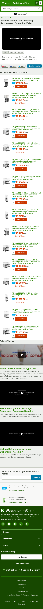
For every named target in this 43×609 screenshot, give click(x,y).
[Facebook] (15, 524)
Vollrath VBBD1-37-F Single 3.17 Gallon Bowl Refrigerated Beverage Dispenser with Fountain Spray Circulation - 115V (26, 211)
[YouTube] (9, 524)
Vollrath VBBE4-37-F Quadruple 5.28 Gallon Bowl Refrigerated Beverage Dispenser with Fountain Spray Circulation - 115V (26, 111)
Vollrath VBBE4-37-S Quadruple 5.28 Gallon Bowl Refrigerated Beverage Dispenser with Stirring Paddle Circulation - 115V (26, 177)
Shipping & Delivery (30, 570)
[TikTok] (21, 524)
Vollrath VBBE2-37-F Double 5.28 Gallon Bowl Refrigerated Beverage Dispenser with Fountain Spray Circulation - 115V (26, 311)
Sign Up (36, 477)
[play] (21, 39)
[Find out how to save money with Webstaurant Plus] (14, 83)
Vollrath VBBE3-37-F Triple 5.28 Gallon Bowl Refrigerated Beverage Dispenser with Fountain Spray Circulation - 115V (26, 278)
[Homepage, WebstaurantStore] (21, 3)
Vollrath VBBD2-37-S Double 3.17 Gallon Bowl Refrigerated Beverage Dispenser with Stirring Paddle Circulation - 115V (26, 144)
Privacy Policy (21, 584)
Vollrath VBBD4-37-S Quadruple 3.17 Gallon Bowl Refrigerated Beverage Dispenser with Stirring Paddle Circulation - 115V (26, 261)
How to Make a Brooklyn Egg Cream (18, 368)
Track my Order (21, 563)
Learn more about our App (18, 502)
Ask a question (35, 66)
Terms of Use (21, 588)
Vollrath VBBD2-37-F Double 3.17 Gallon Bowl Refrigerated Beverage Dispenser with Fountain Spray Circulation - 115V (26, 127)
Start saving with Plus (16, 490)
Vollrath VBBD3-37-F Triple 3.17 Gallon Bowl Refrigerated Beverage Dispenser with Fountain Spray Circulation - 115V (26, 327)
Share (14, 66)
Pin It (5, 66)
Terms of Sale (21, 580)
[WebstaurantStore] (21, 510)
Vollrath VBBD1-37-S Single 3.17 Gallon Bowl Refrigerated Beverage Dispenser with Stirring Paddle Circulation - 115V (26, 228)
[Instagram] (3, 524)
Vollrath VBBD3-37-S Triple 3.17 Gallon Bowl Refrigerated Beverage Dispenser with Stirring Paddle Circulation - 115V (26, 244)
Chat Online (11, 570)
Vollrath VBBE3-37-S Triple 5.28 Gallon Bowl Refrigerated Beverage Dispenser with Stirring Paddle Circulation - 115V (26, 161)
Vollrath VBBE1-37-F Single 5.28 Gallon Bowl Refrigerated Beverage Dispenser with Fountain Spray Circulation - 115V (26, 95)
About (5, 52)
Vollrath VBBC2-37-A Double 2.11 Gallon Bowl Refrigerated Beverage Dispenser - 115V (25, 294)
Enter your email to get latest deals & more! (20, 472)
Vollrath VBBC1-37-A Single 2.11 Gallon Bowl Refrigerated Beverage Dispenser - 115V (26, 79)
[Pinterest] (27, 524)
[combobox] (21, 8)
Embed (20, 52)
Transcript (13, 52)
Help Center (21, 557)
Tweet (22, 66)
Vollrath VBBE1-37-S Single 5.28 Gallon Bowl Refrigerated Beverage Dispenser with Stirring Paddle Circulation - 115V (26, 194)
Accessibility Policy (21, 591)
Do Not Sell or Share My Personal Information (22, 595)
